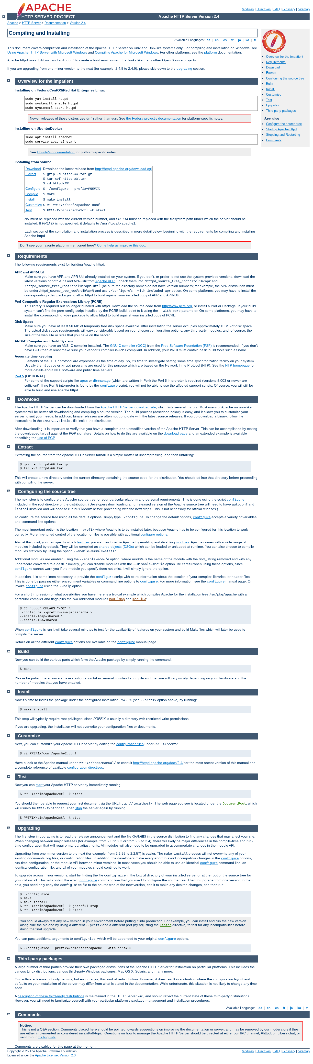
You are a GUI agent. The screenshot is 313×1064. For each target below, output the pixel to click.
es (225, 40)
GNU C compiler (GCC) (128, 345)
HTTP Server (31, 23)
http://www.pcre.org (177, 306)
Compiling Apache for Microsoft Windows (126, 52)
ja (239, 40)
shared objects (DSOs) (116, 547)
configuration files (130, 744)
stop (78, 808)
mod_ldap (117, 599)
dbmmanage (102, 381)
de (208, 40)
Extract (271, 73)
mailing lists (47, 1037)
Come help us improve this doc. (121, 245)
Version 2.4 (78, 23)
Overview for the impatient (284, 56)
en (217, 40)
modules (182, 542)
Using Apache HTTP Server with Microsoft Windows (47, 52)
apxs (84, 381)
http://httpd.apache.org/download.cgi (123, 169)
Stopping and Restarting (283, 134)
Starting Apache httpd (281, 129)
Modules (248, 9)
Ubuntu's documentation (56, 152)
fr (232, 40)
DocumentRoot (234, 804)
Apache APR (105, 281)
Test (269, 100)
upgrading (184, 68)
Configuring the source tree (285, 78)
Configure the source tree (284, 124)
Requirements (276, 62)
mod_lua (139, 599)
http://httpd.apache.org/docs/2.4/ (158, 763)
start (39, 785)
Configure (33, 188)
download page (176, 433)
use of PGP (46, 438)
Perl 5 (19, 376)
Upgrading (273, 105)
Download (273, 67)
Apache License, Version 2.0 (55, 1055)
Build (269, 84)
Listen (165, 925)
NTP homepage (237, 365)
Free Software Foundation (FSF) (186, 345)
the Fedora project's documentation (153, 118)
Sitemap (304, 9)
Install (270, 89)
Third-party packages (281, 110)
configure (109, 386)
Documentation (55, 23)
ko (247, 40)
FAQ (276, 9)
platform (210, 52)
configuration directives (85, 767)
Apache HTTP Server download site (128, 407)
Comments (273, 140)
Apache (12, 23)
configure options (154, 534)
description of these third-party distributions (51, 996)
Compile (31, 194)
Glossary (288, 9)
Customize (273, 94)
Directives (264, 9)
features (83, 542)
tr (255, 40)
